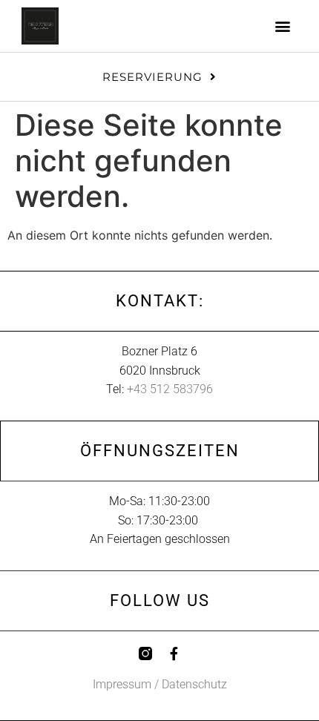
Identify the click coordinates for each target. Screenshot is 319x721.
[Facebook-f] (173, 653)
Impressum (122, 684)
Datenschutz (194, 684)
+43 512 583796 (170, 389)
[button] (283, 26)
